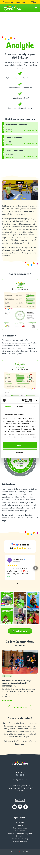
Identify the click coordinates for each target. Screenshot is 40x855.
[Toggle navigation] (36, 8)
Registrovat (30, 130)
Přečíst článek (7, 700)
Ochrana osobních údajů (20, 839)
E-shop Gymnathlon (20, 841)
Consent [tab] (7, 407)
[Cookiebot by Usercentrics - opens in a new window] (23, 400)
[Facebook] (25, 806)
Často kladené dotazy (20, 828)
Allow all (20, 445)
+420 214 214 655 (20, 773)
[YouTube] (14, 806)
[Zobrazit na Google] (9, 560)
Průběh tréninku (20, 831)
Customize (19, 453)
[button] (4, 568)
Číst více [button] (10, 576)
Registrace (7, 2)
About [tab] (32, 407)
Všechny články (20, 707)
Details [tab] (20, 407)
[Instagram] (20, 806)
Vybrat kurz (21, 631)
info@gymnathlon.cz (20, 780)
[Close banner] (36, 400)
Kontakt (20, 825)
